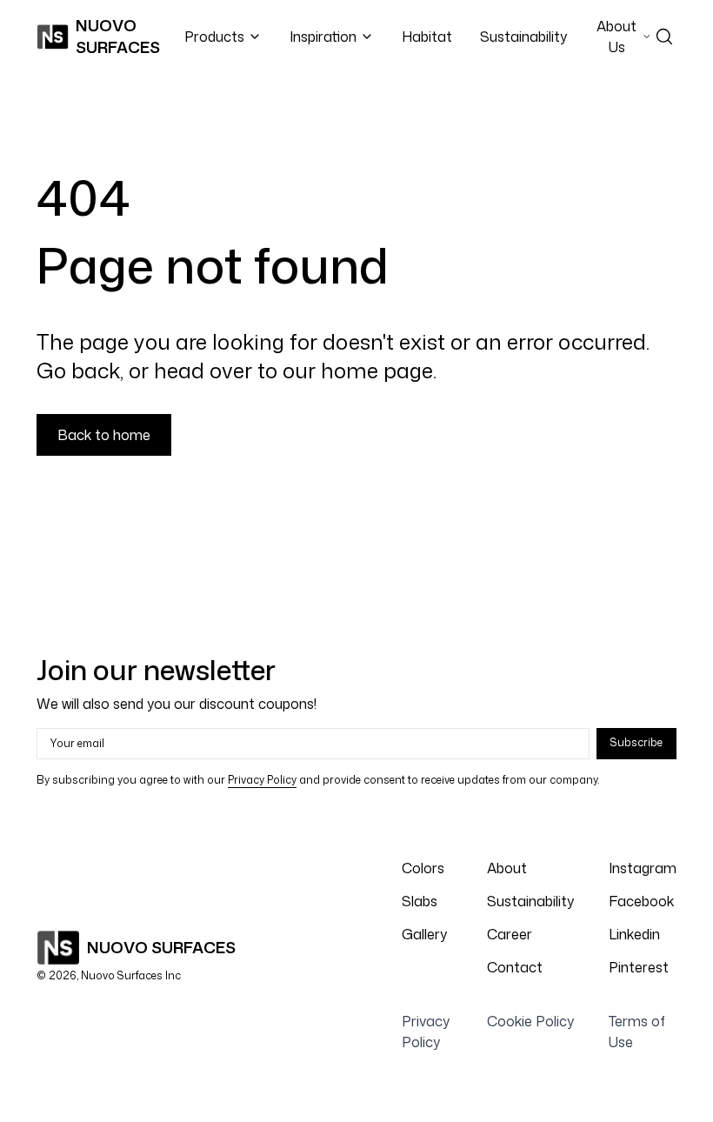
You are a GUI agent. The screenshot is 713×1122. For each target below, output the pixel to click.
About (507, 868)
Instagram (642, 868)
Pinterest (639, 967)
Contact (515, 967)
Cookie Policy (530, 1021)
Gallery (424, 934)
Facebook (641, 901)
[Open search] (664, 36)
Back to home (103, 434)
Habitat (427, 36)
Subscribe (636, 742)
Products (214, 36)
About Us (616, 37)
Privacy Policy (262, 779)
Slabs (419, 901)
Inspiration (323, 36)
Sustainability (523, 36)
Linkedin (634, 934)
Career (509, 934)
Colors (423, 868)
